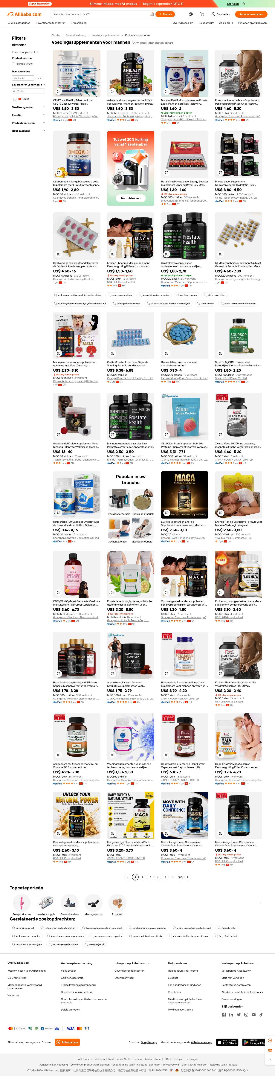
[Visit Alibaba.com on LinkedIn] (231, 1014)
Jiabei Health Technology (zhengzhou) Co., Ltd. (131, 116)
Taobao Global (153, 1058)
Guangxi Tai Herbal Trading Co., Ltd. (73, 279)
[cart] (203, 14)
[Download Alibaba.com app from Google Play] (255, 1042)
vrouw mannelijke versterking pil (194, 928)
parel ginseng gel (25, 928)
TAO (166, 1058)
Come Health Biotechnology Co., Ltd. (236, 197)
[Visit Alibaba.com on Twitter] (238, 1014)
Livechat (173, 977)
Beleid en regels (70, 1009)
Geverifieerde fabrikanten (129, 970)
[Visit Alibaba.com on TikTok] (261, 1014)
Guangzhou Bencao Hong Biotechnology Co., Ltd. (76, 197)
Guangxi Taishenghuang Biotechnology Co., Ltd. (238, 279)
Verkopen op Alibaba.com (236, 970)
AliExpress (84, 1058)
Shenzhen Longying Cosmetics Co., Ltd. (76, 537)
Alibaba (56, 35)
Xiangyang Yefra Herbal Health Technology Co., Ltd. (184, 119)
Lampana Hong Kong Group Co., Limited (184, 378)
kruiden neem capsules (28, 936)
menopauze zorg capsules (108, 936)
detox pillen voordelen (128, 303)
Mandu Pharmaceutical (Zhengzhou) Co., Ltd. (131, 459)
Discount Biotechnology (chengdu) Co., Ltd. (184, 200)
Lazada (138, 1058)
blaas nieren (207, 303)
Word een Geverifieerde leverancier (242, 991)
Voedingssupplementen (106, 35)
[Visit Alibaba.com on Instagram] (246, 1014)
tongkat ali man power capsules (149, 928)
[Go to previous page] (127, 877)
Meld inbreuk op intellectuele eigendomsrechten (185, 1001)
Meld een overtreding (180, 1009)
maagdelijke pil (96, 944)
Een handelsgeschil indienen (184, 984)
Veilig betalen (69, 970)
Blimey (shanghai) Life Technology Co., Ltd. (76, 116)
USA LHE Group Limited (121, 282)
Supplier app (149, 1042)
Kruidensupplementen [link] (138, 35)
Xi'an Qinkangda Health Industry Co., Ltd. (184, 459)
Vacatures (13, 995)
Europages (192, 1058)
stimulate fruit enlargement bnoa (190, 936)
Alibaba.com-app (201, 1042)
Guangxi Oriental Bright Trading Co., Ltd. (130, 378)
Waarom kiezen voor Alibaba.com (26, 970)
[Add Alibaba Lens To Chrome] (67, 1042)
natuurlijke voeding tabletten (60, 928)
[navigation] (28, 456)
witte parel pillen (216, 295)
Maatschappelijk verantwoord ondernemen (24, 986)
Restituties (174, 991)
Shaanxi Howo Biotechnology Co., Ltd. (183, 537)
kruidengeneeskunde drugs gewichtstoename (82, 303)
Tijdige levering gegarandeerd (78, 984)
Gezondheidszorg (76, 35)
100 (180, 877)
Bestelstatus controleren (236, 984)
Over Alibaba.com (18, 962)
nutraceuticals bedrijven (29, 944)
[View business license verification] (171, 1070)
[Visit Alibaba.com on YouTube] (253, 1014)
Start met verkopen (232, 977)
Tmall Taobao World (119, 1058)
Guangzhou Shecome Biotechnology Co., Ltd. (238, 116)
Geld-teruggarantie (72, 977)
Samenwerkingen (231, 999)
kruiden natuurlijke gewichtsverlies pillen (79, 295)
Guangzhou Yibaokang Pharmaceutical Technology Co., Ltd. (76, 617)
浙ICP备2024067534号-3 (233, 1070)
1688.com (99, 1058)
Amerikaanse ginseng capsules (67, 936)
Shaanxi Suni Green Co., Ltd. (231, 378)
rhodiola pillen (228, 928)
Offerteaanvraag (124, 977)
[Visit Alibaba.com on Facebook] (223, 1014)
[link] (270, 1040)
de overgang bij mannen (65, 944)
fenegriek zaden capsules (156, 295)
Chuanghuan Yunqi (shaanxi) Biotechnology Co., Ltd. (76, 381)
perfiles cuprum (188, 295)
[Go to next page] (187, 877)
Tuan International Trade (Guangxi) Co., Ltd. (76, 459)
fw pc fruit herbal (228, 936)
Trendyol (177, 1058)
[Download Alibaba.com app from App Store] (227, 1042)
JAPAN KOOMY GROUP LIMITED (234, 459)
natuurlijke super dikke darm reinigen (170, 303)
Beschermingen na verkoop (77, 991)
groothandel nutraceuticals (147, 936)
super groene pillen (121, 295)
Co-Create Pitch (17, 977)
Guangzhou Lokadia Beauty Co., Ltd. (128, 620)
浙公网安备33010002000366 (198, 1070)
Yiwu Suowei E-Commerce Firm (233, 537)
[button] (151, 14)
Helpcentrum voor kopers (183, 970)
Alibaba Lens (15, 1042)
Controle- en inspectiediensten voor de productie (84, 1001)
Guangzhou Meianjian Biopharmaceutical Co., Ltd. (184, 282)
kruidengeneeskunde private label (104, 928)
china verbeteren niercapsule (240, 303)
